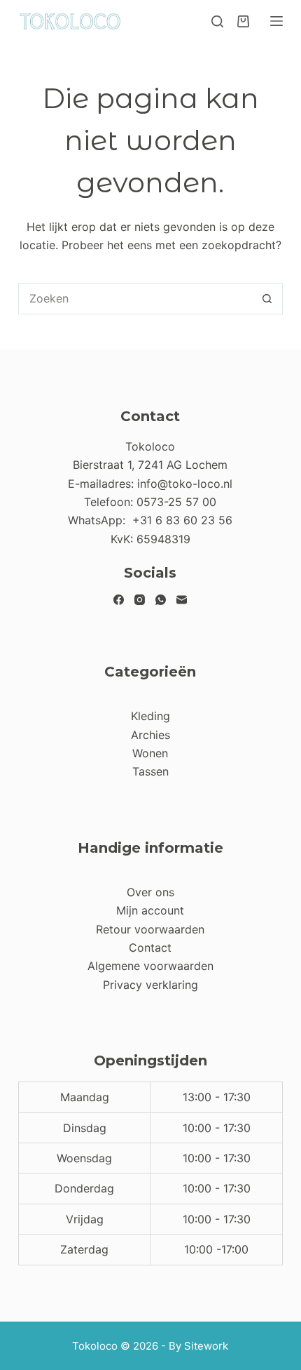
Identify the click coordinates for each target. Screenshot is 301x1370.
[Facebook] (118, 599)
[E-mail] (181, 599)
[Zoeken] (217, 21)
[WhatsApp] (160, 599)
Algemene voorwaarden (151, 966)
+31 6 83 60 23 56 (182, 520)
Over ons (150, 892)
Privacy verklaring (150, 985)
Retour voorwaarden (150, 929)
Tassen (150, 771)
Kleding (150, 716)
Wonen (150, 753)
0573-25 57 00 (176, 502)
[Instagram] (139, 599)
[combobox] (135, 298)
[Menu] (276, 21)
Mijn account (150, 910)
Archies (150, 735)
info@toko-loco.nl (184, 484)
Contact (150, 947)
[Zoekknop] (267, 299)
